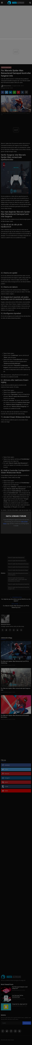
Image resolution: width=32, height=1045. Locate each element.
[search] (30, 2)
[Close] (29, 513)
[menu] (2, 2)
